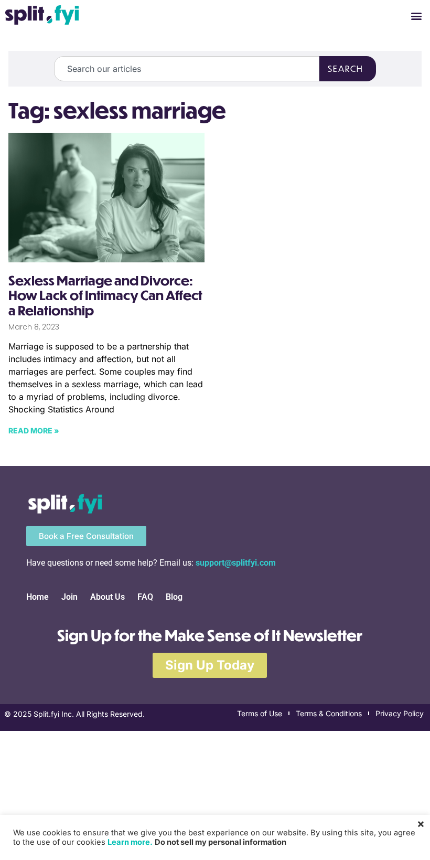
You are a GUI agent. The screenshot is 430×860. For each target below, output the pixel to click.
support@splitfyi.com (236, 563)
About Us (107, 597)
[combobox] (186, 68)
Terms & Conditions (329, 713)
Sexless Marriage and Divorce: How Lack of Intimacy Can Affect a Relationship (105, 295)
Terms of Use (259, 713)
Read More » (33, 430)
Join (69, 597)
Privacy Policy (399, 713)
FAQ (145, 597)
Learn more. (130, 842)
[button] (416, 16)
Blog (174, 597)
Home (37, 597)
